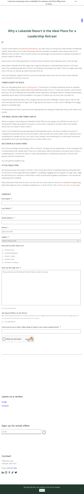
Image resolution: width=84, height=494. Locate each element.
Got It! (42, 490)
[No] (81, 489)
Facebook (5, 406)
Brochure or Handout (11, 262)
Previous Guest (9, 259)
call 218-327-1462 (38, 4)
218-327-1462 (12, 468)
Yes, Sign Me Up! (10, 322)
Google (4, 402)
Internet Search (10, 250)
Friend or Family (10, 256)
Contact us (70, 1)
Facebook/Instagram (11, 253)
